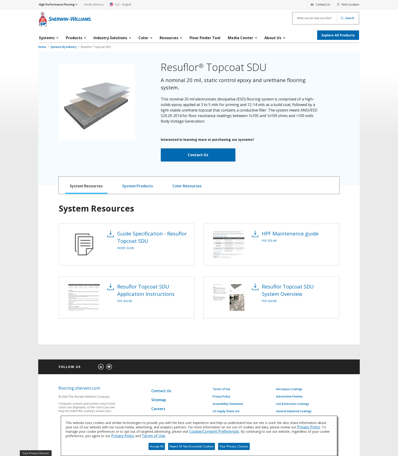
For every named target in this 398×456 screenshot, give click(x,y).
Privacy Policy (221, 396)
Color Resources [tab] (187, 185)
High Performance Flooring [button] (57, 4)
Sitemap (158, 399)
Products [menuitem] (74, 37)
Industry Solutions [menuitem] (110, 37)
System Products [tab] (137, 185)
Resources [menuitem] (169, 37)
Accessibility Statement (228, 404)
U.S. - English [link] (120, 6)
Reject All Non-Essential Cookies (192, 446)
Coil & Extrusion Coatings (292, 404)
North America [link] (93, 4)
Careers (158, 408)
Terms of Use (221, 389)
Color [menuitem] (143, 37)
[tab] (86, 185)
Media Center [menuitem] (240, 37)
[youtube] (109, 367)
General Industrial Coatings (294, 411)
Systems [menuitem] (47, 37)
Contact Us (198, 154)
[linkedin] (101, 367)
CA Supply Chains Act (226, 411)
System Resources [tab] (86, 185)
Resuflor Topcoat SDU (96, 47)
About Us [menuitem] (272, 37)
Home (42, 47)
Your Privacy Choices (233, 446)
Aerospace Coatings (289, 389)
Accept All (157, 446)
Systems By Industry (63, 47)
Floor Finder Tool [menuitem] (205, 37)
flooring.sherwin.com (79, 388)
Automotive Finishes (289, 396)
